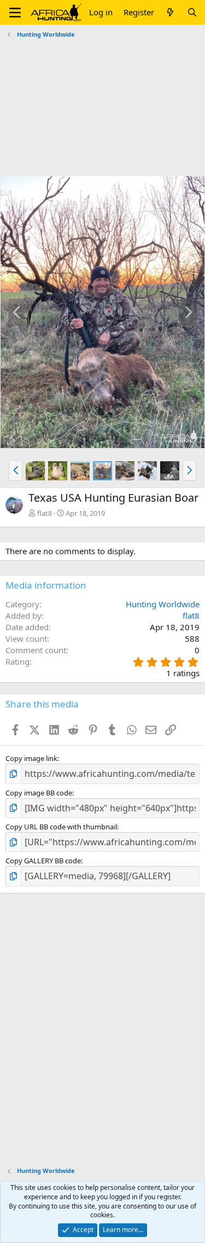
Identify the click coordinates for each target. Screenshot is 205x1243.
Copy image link (31, 758)
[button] (15, 13)
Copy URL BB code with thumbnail (61, 827)
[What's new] (170, 12)
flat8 (44, 513)
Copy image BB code (38, 793)
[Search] (192, 12)
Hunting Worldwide (163, 604)
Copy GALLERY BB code (43, 861)
